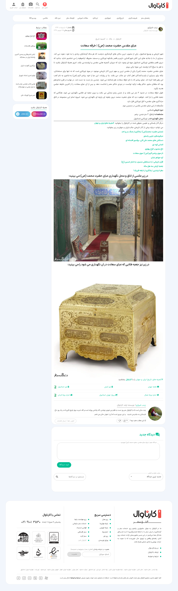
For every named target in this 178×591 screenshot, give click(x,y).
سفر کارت (83, 536)
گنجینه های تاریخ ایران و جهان (149, 379)
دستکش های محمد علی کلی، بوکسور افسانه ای (144, 140)
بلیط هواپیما (104, 523)
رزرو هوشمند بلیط (80, 519)
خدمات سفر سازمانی (79, 523)
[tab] (145, 18)
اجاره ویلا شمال (150, 395)
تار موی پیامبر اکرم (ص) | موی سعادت (148, 153)
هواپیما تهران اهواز (65, 570)
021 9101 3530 (30, 522)
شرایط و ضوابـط (153, 556)
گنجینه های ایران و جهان (104, 123)
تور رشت (37, 570)
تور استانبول (62, 387)
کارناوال (118, 39)
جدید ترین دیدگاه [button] (154, 476)
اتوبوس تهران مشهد (53, 570)
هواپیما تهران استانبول (27, 570)
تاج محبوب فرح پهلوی (154, 149)
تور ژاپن (98, 570)
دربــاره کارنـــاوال (153, 548)
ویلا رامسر (154, 570)
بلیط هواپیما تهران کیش (116, 570)
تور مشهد (43, 570)
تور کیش (107, 387)
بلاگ (110, 39)
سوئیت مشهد (83, 570)
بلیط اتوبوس (104, 528)
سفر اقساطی (82, 532)
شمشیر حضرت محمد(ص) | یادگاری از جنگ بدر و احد (142, 131)
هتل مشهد (147, 570)
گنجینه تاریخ (100, 39)
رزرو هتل (105, 519)
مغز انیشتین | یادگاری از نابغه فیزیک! (148, 170)
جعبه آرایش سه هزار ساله (153, 166)
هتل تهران (75, 570)
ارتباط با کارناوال (153, 552)
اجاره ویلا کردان (64, 395)
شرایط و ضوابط (75, 578)
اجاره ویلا (105, 532)
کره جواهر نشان (157, 157)
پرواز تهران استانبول (107, 395)
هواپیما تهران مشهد (130, 570)
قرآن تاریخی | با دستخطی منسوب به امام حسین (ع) (142, 162)
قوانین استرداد (81, 528)
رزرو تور (105, 536)
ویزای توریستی (103, 540)
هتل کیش (140, 570)
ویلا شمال (104, 570)
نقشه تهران (152, 387)
